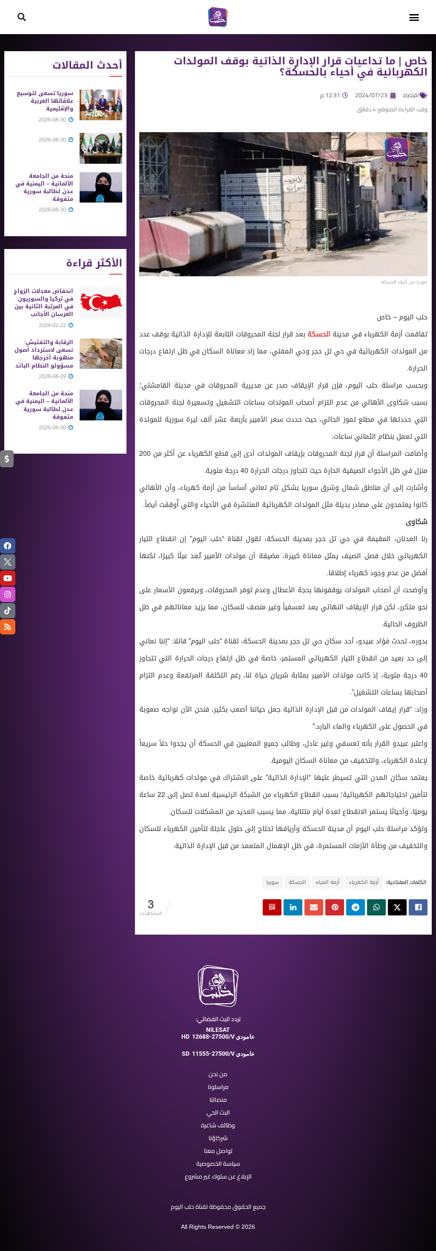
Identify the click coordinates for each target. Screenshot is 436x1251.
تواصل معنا (218, 1150)
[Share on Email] (313, 907)
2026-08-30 (53, 119)
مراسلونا (218, 1086)
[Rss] (7, 626)
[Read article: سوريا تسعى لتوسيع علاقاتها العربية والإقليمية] (101, 105)
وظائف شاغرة (218, 1125)
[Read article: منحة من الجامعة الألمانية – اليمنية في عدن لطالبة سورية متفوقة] (101, 187)
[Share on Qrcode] (272, 907)
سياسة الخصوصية (218, 1163)
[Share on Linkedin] (293, 907)
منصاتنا (218, 1099)
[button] (414, 17)
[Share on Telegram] (355, 907)
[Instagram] (7, 594)
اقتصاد (410, 95)
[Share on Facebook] (418, 907)
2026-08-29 (53, 376)
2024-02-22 (53, 325)
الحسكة (318, 334)
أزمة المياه (327, 882)
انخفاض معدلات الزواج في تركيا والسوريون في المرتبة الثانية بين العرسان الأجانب (43, 303)
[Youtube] (7, 578)
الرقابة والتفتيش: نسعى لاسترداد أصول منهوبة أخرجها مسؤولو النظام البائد (43, 354)
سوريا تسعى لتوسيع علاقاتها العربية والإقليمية (45, 101)
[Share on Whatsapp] (376, 907)
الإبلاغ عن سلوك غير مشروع (218, 1176)
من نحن (218, 1074)
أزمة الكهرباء (364, 882)
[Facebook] (7, 545)
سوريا (272, 882)
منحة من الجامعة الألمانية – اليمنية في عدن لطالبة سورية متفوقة (44, 188)
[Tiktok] (7, 610)
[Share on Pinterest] (334, 907)
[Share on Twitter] (397, 907)
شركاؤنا (218, 1138)
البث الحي (218, 1112)
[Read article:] (101, 148)
